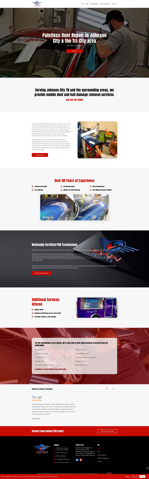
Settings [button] (127, 476)
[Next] (113, 388)
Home (99, 448)
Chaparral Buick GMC (82, 353)
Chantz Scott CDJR (81, 365)
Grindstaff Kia (39, 350)
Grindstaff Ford (40, 357)
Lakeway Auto (39, 361)
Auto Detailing (101, 455)
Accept (142, 476)
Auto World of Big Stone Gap (44, 365)
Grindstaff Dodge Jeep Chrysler (85, 357)
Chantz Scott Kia (80, 350)
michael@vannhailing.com (62, 459)
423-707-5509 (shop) (61, 452)
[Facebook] (77, 460)
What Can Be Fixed (102, 458)
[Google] (80, 460)
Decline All (134, 476)
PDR (98, 452)
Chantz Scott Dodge (41, 353)
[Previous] (107, 388)
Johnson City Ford (81, 361)
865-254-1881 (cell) (61, 456)
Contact (99, 461)
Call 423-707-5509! (74, 100)
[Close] (147, 476)
